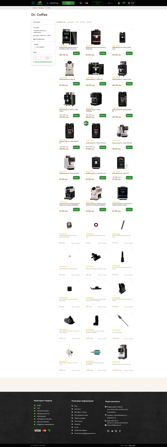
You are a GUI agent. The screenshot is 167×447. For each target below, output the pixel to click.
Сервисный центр (97, 3)
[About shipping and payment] (86, 3)
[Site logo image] (40, 4)
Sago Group (132, 445)
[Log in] (119, 3)
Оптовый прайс (68, 3)
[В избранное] (79, 29)
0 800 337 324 (54, 3)
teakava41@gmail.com (114, 425)
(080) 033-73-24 (112, 421)
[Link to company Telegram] (112, 431)
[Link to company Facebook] (120, 431)
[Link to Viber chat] (108, 431)
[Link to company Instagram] (116, 431)
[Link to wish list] (124, 3)
